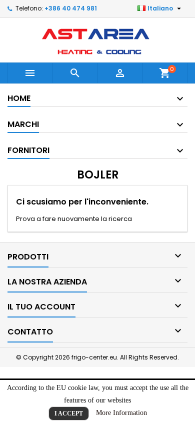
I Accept (68, 413)
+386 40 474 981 (70, 8)
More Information (121, 412)
